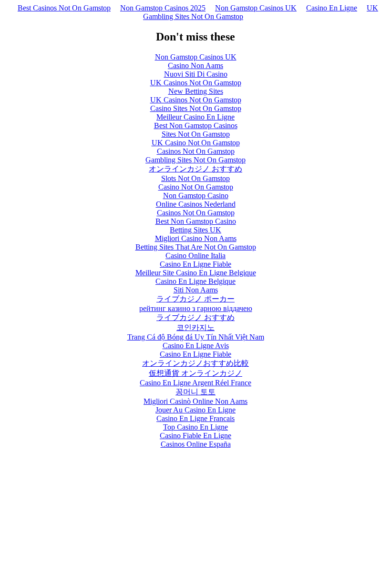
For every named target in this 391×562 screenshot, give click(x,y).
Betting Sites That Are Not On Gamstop (195, 247)
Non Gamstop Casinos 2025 (163, 8)
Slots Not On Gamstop (195, 178)
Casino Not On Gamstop (195, 187)
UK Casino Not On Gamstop (196, 143)
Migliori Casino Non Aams (196, 238)
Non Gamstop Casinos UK (256, 8)
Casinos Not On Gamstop (196, 151)
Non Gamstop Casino (195, 195)
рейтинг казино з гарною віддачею (195, 308)
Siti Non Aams (196, 290)
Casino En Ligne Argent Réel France (195, 383)
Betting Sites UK (195, 230)
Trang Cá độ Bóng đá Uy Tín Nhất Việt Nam (195, 337)
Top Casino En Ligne (195, 427)
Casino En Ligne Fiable (195, 264)
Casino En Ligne (331, 8)
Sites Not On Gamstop (196, 134)
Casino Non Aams (195, 65)
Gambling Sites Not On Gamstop (195, 160)
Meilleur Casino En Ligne (195, 117)
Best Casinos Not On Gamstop (64, 8)
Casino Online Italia (195, 255)
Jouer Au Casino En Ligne (195, 410)
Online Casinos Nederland (196, 204)
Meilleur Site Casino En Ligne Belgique (195, 273)
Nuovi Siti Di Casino (195, 74)
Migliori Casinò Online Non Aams (195, 401)
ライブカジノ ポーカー (195, 299)
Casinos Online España (196, 444)
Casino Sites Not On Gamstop (195, 108)
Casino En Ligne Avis (196, 345)
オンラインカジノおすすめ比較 (195, 363)
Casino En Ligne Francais (195, 418)
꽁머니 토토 (195, 392)
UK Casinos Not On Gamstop (195, 83)
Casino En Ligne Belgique (195, 281)
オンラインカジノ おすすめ (195, 169)
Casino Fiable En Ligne (195, 436)
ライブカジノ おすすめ (195, 317)
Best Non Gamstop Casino (195, 221)
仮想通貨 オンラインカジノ (195, 373)
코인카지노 (195, 327)
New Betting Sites (195, 91)
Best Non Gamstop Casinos (195, 125)
